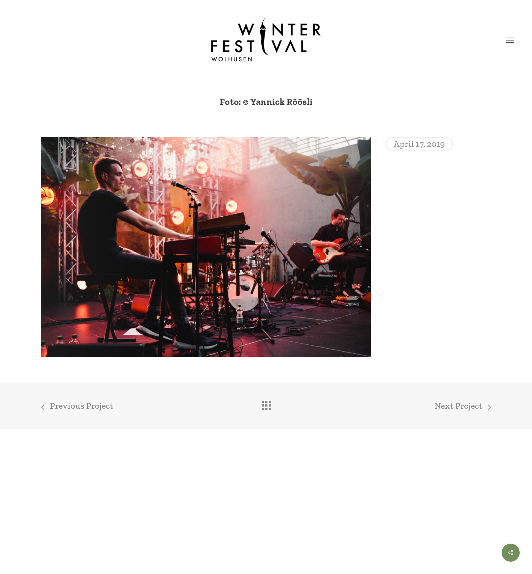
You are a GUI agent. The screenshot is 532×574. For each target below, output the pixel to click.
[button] (510, 39)
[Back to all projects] (266, 403)
